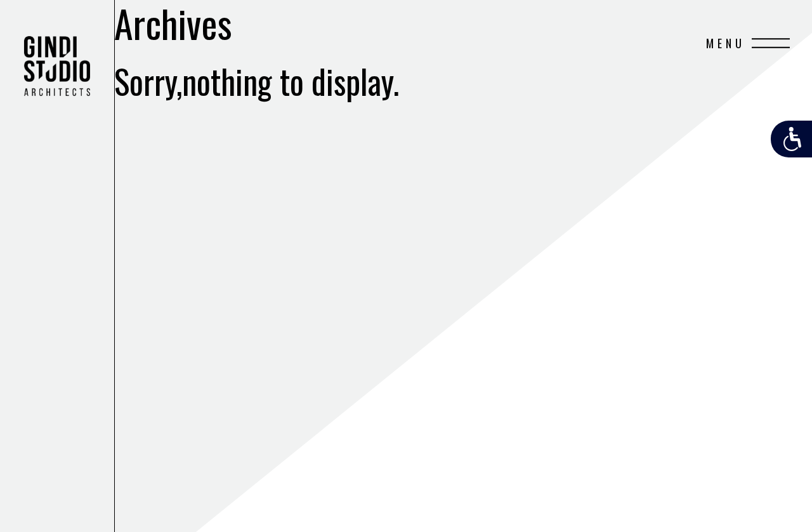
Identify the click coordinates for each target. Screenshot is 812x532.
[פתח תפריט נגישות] (791, 139)
